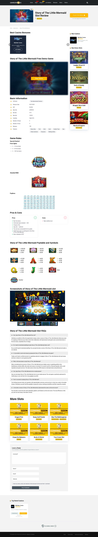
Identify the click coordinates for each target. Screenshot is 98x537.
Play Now (23, 513)
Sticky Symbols (34, 131)
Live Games (48, 2)
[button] (63, 305)
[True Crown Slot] (59, 435)
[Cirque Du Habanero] (19, 435)
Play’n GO (79, 107)
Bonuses (55, 2)
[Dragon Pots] (19, 415)
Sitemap (86, 534)
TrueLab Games (39, 439)
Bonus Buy (33, 129)
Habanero (19, 439)
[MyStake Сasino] (73, 43)
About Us (28, 534)
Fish (40, 129)
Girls (44, 129)
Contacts (32, 534)
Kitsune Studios (63, 419)
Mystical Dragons (79, 125)
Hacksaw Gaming (55, 419)
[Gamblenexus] (15, 2)
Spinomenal (39, 18)
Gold (50, 129)
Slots (36, 2)
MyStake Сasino (18, 42)
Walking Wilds (51, 131)
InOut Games (18, 419)
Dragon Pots (19, 417)
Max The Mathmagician (59, 417)
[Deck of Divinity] (79, 83)
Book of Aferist (39, 437)
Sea (63, 129)
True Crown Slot (59, 437)
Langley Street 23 (79, 65)
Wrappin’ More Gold (79, 105)
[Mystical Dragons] (79, 123)
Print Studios (78, 87)
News (60, 2)
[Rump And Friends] (39, 415)
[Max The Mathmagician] (59, 415)
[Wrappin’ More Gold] (79, 103)
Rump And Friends (39, 417)
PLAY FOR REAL (78, 15)
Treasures (43, 131)
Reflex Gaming (79, 127)
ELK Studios (79, 67)
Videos (66, 2)
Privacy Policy (70, 534)
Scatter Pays (57, 129)
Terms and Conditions (79, 534)
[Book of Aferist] (39, 435)
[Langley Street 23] (79, 63)
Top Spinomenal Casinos (36, 101)
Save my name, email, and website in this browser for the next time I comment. (31, 483)
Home (31, 2)
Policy (65, 534)
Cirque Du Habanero (19, 437)
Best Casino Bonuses (20, 32)
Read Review (14, 513)
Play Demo (39, 78)
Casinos (41, 2)
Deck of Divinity (79, 85)
